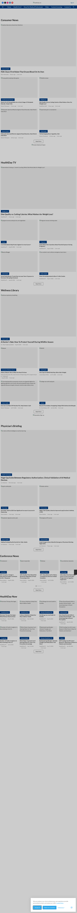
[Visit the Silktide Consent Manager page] (71, 907)
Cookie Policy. (60, 903)
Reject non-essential (49, 907)
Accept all (37, 907)
